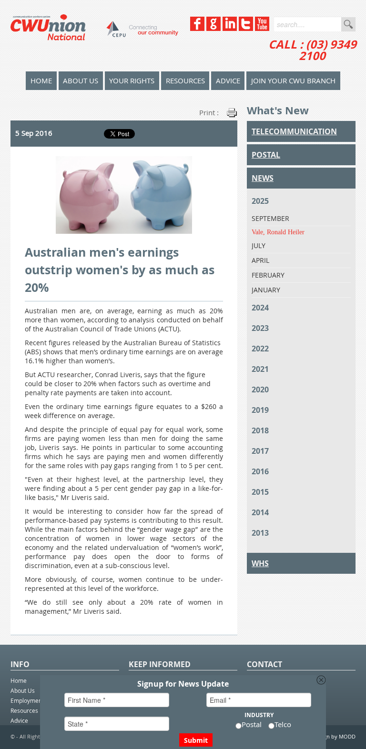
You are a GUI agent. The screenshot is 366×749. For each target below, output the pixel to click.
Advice (228, 80)
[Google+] (213, 28)
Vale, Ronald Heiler (278, 232)
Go (348, 24)
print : (209, 112)
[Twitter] (246, 28)
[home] (94, 35)
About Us (80, 80)
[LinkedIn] (230, 28)
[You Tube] (262, 28)
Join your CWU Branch (293, 80)
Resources (185, 80)
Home (18, 680)
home (41, 80)
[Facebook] (197, 28)
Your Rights (131, 80)
